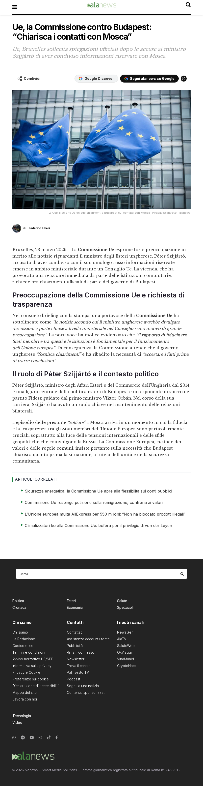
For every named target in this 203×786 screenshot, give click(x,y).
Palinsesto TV (78, 672)
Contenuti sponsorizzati (86, 692)
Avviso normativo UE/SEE (32, 659)
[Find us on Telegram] (23, 737)
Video (17, 722)
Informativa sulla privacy (31, 666)
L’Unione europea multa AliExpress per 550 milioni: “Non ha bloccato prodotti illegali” (105, 514)
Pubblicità (75, 645)
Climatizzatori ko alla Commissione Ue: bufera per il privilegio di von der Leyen (98, 525)
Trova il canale (79, 666)
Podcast (73, 679)
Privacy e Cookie (26, 672)
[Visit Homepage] (101, 7)
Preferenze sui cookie (30, 679)
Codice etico (22, 645)
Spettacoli (125, 607)
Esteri (71, 601)
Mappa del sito (24, 692)
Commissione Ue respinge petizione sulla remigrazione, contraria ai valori (94, 502)
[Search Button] (182, 574)
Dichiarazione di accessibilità (35, 686)
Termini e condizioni (28, 652)
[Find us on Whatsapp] (14, 737)
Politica (18, 601)
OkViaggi (124, 652)
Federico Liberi (39, 228)
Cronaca (19, 607)
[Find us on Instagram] (40, 737)
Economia (75, 607)
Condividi (32, 78)
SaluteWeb (126, 645)
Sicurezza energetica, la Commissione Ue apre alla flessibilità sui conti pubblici (98, 491)
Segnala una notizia (83, 686)
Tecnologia (21, 716)
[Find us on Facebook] (56, 737)
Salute (122, 601)
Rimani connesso (80, 652)
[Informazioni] (184, 79)
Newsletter (75, 659)
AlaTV (121, 639)
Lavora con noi (24, 699)
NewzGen (125, 632)
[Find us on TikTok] (49, 737)
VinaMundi (125, 659)
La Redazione (23, 639)
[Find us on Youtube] (32, 737)
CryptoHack (126, 666)
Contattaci (75, 632)
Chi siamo (20, 632)
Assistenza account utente (88, 639)
